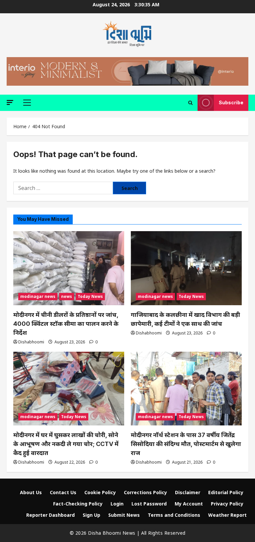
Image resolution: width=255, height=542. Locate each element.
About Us (31, 492)
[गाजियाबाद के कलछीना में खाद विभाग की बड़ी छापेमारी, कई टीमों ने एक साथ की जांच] (186, 268)
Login (117, 503)
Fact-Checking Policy (78, 503)
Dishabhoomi (31, 342)
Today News (90, 296)
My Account (189, 503)
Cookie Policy (100, 492)
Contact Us (63, 492)
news (66, 296)
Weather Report (227, 515)
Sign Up (91, 515)
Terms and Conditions (174, 515)
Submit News (124, 515)
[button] (10, 102)
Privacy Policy (227, 503)
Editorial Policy (225, 492)
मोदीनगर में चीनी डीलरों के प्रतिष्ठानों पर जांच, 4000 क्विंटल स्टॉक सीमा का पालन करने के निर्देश (66, 323)
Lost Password (149, 503)
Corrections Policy (145, 492)
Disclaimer (187, 492)
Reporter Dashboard (50, 515)
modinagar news (37, 296)
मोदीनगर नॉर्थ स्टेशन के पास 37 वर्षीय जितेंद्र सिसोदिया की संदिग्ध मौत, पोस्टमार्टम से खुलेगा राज (186, 443)
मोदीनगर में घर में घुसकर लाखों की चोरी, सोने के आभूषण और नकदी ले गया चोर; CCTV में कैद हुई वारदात (66, 443)
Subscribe (231, 102)
